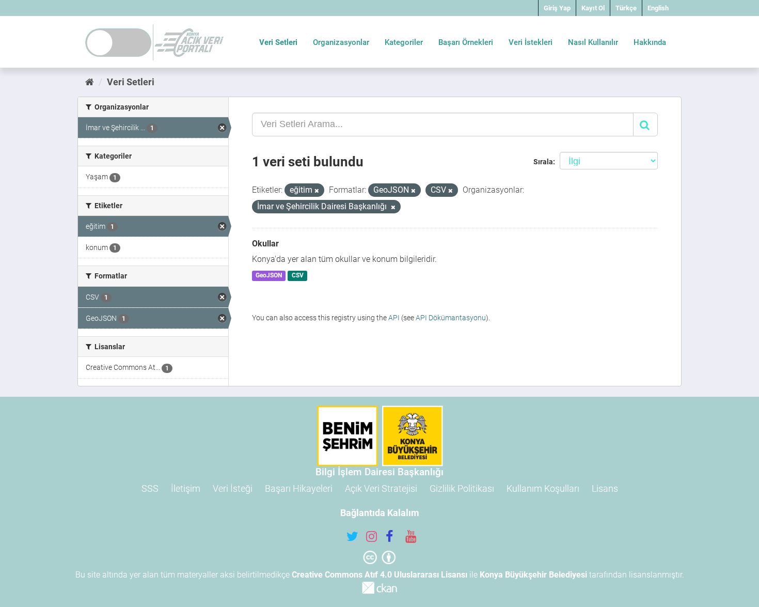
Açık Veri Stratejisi (381, 488)
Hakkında (650, 42)
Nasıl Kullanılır (593, 42)
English (658, 8)
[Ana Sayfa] (89, 81)
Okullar (265, 243)
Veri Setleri (278, 42)
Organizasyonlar (341, 42)
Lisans (605, 488)
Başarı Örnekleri (465, 42)
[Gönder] (645, 124)
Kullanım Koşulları (543, 488)
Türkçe (626, 8)
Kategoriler (404, 42)
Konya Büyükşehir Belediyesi (533, 575)
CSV (298, 275)
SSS (150, 488)
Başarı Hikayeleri (299, 488)
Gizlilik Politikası (462, 488)
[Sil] (316, 191)
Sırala (543, 162)
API (394, 318)
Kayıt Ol (593, 8)
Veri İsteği (232, 488)
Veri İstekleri (530, 42)
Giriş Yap (557, 8)
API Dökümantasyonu (451, 318)
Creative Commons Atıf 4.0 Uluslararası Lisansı (379, 575)
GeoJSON (269, 275)
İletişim (185, 488)
